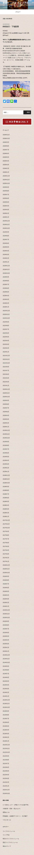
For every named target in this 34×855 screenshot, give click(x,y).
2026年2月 (6, 168)
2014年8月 (6, 670)
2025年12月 (6, 176)
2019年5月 (6, 456)
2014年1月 (6, 696)
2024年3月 (6, 254)
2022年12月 (6, 310)
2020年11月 (6, 393)
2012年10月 (6, 752)
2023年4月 (6, 295)
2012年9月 (6, 756)
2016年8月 (6, 580)
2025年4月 (6, 206)
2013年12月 (6, 700)
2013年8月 (6, 715)
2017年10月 (6, 528)
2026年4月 (6, 161)
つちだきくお (7, 820)
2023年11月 (6, 269)
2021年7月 (6, 370)
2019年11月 (6, 434)
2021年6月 (6, 374)
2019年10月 (6, 438)
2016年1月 (6, 606)
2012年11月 (6, 748)
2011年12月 (6, 789)
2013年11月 (6, 703)
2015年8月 (6, 625)
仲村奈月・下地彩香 (11, 27)
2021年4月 (6, 378)
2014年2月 (6, 692)
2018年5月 (6, 501)
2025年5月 (6, 202)
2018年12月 (6, 475)
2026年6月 (6, 153)
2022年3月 (6, 344)
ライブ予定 (6, 835)
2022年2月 (6, 348)
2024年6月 (6, 243)
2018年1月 (6, 516)
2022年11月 (6, 314)
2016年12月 (6, 565)
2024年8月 (6, 236)
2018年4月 (6, 505)
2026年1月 (6, 172)
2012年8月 (6, 760)
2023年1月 (6, 307)
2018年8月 (6, 490)
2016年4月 (6, 595)
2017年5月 (6, 546)
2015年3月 (6, 643)
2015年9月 (6, 621)
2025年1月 (6, 217)
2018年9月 (6, 486)
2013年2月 (6, 737)
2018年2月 (6, 512)
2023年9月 (6, 277)
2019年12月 (6, 430)
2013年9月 (6, 711)
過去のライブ (7, 846)
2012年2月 (6, 782)
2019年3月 (6, 464)
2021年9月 (6, 367)
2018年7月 (6, 494)
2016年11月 (6, 569)
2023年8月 (6, 280)
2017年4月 (6, 550)
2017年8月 (6, 535)
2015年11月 (6, 614)
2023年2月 (6, 303)
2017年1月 (6, 561)
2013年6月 (6, 722)
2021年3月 (6, 382)
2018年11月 (6, 479)
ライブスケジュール (9, 831)
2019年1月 (6, 471)
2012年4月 (6, 774)
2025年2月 (6, 213)
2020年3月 (6, 419)
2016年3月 (6, 599)
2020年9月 (6, 400)
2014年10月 (6, 662)
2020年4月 (6, 415)
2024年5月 (6, 247)
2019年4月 (6, 460)
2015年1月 (6, 651)
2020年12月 (6, 389)
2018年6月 (6, 497)
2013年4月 (6, 730)
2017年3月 (6, 554)
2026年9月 (6, 142)
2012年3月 (6, 778)
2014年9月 (6, 666)
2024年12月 (6, 221)
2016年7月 (6, 584)
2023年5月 (6, 292)
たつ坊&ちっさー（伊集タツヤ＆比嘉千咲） (16, 805)
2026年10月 (6, 138)
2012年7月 (6, 763)
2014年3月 (6, 688)
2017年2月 (6, 557)
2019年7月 (6, 449)
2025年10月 (6, 183)
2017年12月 (6, 520)
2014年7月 (6, 673)
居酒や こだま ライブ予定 (16, 2)
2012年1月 (6, 786)
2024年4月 (6, 251)
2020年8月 (6, 404)
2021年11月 (6, 359)
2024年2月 (6, 258)
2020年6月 (6, 411)
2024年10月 (6, 228)
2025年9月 (6, 187)
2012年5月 (6, 771)
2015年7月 (6, 629)
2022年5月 (6, 337)
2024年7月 (6, 239)
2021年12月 (6, 355)
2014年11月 (6, 658)
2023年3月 (6, 299)
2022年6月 (6, 333)
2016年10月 (6, 572)
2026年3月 (6, 164)
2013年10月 (6, 707)
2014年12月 (6, 655)
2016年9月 (6, 576)
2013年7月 (6, 718)
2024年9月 (6, 232)
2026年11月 (6, 134)
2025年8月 (6, 191)
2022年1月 (6, 352)
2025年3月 (6, 209)
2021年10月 (6, 363)
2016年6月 (6, 587)
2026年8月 (6, 146)
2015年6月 (6, 632)
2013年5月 (6, 726)
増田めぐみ (6, 812)
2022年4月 (6, 340)
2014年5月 (6, 681)
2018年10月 (6, 483)
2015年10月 (6, 617)
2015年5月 (6, 636)
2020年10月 (6, 396)
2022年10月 (6, 318)
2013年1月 (6, 741)
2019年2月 (6, 468)
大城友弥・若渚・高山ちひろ (11, 808)
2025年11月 (6, 179)
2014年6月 (6, 677)
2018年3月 (6, 509)
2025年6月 (6, 198)
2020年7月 (6, 408)
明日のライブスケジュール (11, 838)
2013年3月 (6, 733)
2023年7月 (6, 284)
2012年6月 (6, 767)
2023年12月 (6, 265)
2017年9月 (6, 531)
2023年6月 (6, 288)
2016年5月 (6, 591)
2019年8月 (6, 445)
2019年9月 (6, 441)
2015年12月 (6, 610)
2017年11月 (6, 524)
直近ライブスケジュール (10, 842)
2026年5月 (6, 157)
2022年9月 (6, 322)
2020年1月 (6, 426)
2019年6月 (6, 453)
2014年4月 (6, 685)
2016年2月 (6, 602)
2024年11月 (6, 224)
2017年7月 (6, 539)
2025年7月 (6, 194)
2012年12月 (6, 745)
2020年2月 (6, 423)
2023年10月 (6, 273)
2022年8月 (6, 325)
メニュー (17, 12)
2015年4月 (6, 640)
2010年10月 (6, 793)
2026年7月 (6, 149)
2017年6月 (6, 542)
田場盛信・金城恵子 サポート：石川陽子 (15, 816)
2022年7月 (6, 329)
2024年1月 (6, 262)
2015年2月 (6, 647)
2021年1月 (6, 385)
